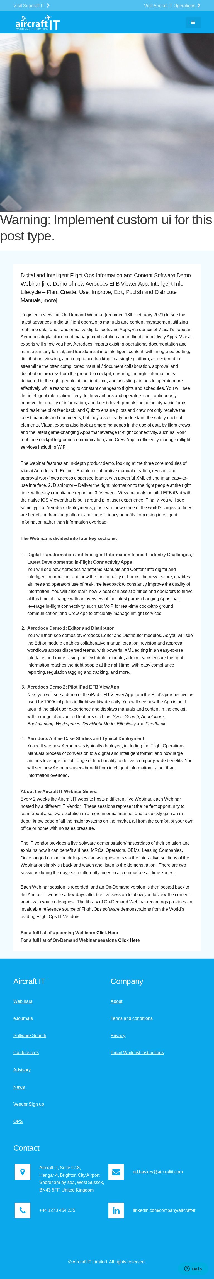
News (19, 1087)
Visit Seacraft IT (29, 5)
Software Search (29, 1035)
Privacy (118, 1035)
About (116, 1001)
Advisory (22, 1070)
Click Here (107, 932)
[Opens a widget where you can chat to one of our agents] (193, 1269)
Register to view (36, 314)
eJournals (23, 1018)
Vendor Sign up (28, 1104)
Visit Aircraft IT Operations (170, 5)
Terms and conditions (132, 1018)
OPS (18, 1121)
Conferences (26, 1052)
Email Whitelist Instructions (137, 1052)
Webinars (22, 1001)
